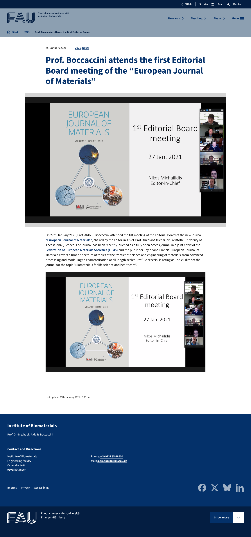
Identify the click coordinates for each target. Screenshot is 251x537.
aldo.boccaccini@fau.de (112, 461)
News (85, 48)
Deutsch (238, 4)
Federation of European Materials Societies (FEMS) (82, 250)
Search (221, 4)
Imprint (12, 488)
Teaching (196, 18)
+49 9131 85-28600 (111, 456)
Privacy (25, 488)
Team (217, 18)
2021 (78, 48)
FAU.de (188, 4)
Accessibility (41, 488)
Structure (204, 4)
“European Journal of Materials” (69, 240)
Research (174, 18)
